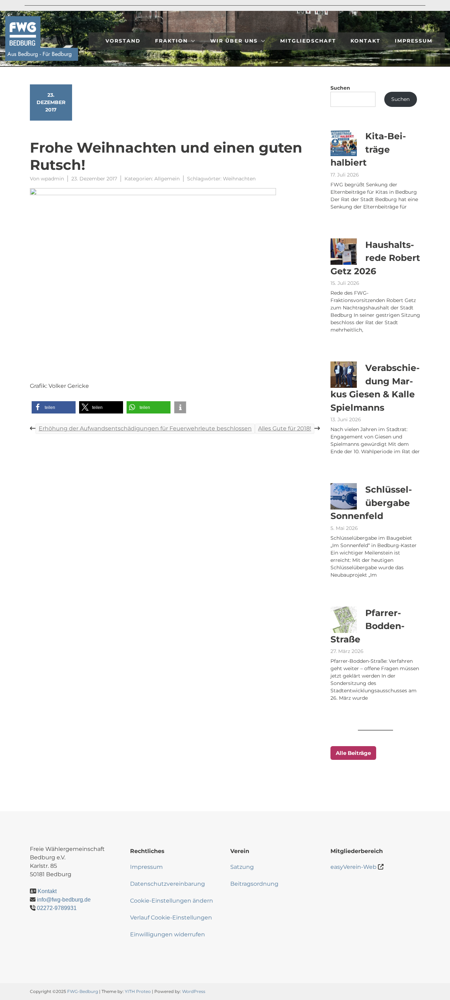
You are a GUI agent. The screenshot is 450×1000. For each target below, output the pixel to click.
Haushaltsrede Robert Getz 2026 (375, 257)
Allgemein (167, 178)
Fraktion (171, 41)
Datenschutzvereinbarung (167, 883)
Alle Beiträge (353, 753)
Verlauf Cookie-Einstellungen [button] (171, 917)
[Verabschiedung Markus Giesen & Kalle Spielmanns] (343, 374)
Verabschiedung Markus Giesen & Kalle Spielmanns (375, 388)
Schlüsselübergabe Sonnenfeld (371, 502)
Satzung (242, 867)
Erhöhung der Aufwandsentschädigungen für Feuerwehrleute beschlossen (145, 428)
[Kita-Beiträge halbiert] (343, 143)
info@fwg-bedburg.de (64, 900)
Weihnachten (239, 178)
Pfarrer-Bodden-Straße (367, 626)
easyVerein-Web (353, 867)
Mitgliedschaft (308, 41)
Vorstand (123, 41)
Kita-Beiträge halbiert (368, 149)
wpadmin (52, 178)
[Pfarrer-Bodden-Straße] (343, 620)
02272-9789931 (57, 908)
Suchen (340, 88)
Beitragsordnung (254, 883)
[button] (54, 407)
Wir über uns (234, 41)
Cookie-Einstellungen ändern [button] (171, 900)
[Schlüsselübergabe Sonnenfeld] (343, 496)
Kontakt (365, 41)
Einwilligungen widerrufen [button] (167, 934)
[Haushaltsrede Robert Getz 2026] (343, 251)
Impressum (413, 41)
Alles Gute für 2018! (284, 428)
